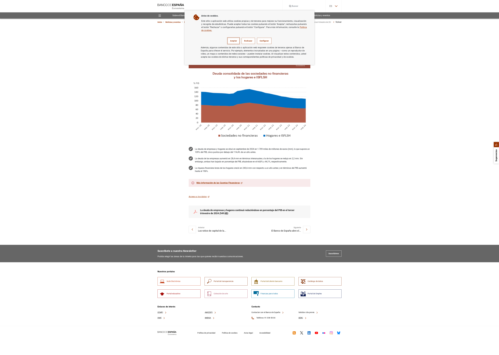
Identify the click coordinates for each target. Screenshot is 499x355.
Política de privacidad (206, 333)
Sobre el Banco (179, 15)
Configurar (264, 41)
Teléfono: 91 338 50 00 (265, 318)
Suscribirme (334, 253)
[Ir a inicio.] (170, 6)
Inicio (159, 22)
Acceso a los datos (198, 196)
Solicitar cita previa (306, 312)
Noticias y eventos (321, 15)
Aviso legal (248, 333)
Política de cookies (229, 333)
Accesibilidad (264, 333)
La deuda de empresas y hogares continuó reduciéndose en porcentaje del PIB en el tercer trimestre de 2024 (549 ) (247, 212)
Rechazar (248, 41)
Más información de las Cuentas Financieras (218, 183)
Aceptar (233, 41)
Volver (339, 22)
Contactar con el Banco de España (266, 312)
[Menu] (159, 15)
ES (330, 6)
